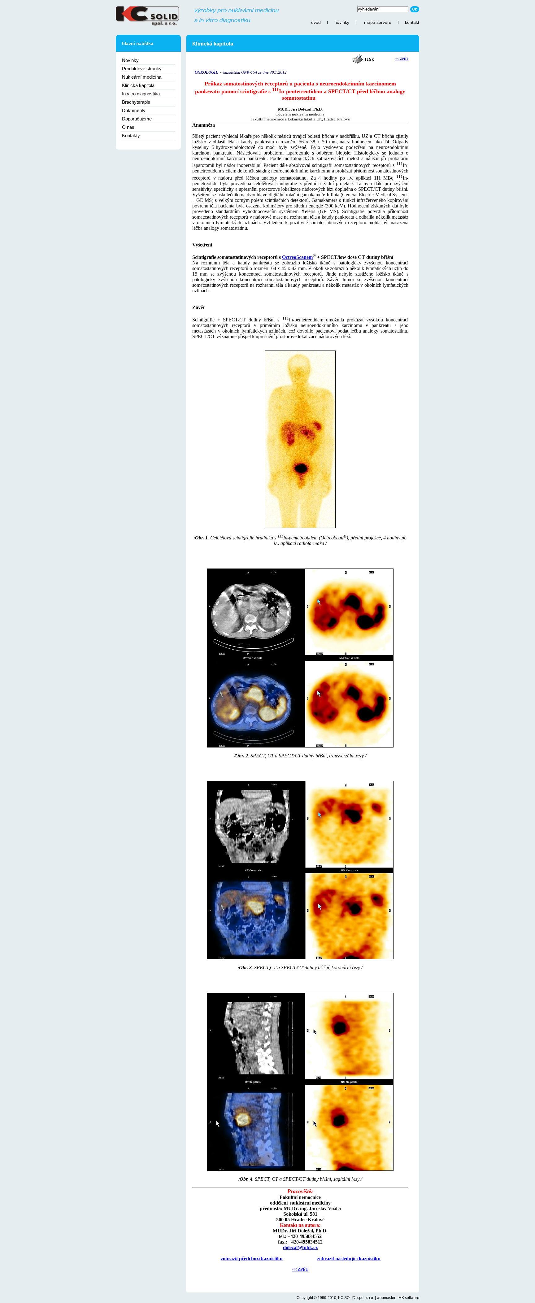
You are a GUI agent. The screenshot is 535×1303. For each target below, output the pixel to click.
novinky (341, 22)
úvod (316, 22)
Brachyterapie (136, 102)
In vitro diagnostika (141, 93)
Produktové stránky (142, 68)
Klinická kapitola (138, 85)
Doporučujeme (137, 118)
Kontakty (131, 135)
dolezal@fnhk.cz (300, 1247)
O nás (128, 127)
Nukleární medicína (141, 77)
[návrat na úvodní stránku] (197, 25)
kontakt (412, 22)
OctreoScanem (297, 257)
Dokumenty (134, 110)
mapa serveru (377, 22)
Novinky (130, 60)
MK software (408, 1298)
